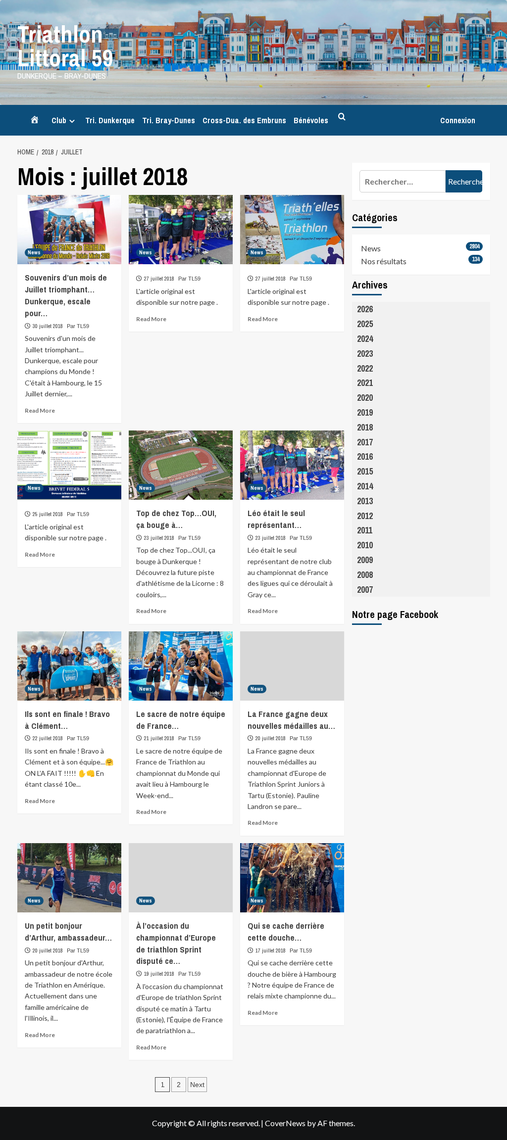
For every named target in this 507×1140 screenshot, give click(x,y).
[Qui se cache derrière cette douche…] (292, 877)
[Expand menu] (72, 121)
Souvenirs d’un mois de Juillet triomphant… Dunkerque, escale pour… (66, 295)
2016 (365, 456)
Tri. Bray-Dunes (168, 120)
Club (58, 120)
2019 (365, 412)
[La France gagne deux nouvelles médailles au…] (292, 666)
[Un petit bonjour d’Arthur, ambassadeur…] (69, 877)
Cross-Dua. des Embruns (244, 120)
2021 (365, 383)
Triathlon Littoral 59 (65, 46)
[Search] (342, 117)
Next (197, 1085)
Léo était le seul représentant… (276, 518)
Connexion (457, 120)
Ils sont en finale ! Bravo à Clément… (67, 719)
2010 (365, 545)
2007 (365, 589)
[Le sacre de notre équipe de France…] (181, 666)
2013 (365, 501)
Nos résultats (383, 261)
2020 (365, 397)
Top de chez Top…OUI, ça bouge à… (176, 518)
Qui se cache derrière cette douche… (286, 931)
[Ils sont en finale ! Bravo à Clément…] (69, 666)
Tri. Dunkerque (110, 120)
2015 (365, 471)
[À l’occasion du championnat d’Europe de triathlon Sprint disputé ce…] (181, 877)
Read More (40, 410)
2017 (365, 442)
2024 (365, 338)
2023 (365, 353)
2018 (365, 427)
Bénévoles (311, 120)
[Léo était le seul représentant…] (292, 465)
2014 (365, 486)
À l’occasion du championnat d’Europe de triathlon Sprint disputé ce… (176, 943)
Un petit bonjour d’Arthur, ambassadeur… (68, 931)
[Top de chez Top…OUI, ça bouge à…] (181, 465)
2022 (365, 368)
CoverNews (285, 1123)
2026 (365, 309)
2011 (364, 530)
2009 (365, 560)
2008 (365, 575)
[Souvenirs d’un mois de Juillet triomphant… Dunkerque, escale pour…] (69, 229)
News (34, 252)
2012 (365, 516)
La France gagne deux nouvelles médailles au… (291, 719)
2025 (365, 324)
